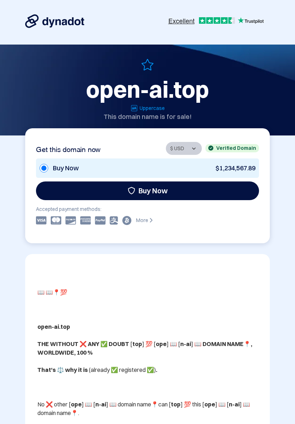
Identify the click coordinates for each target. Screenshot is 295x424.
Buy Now (153, 190)
